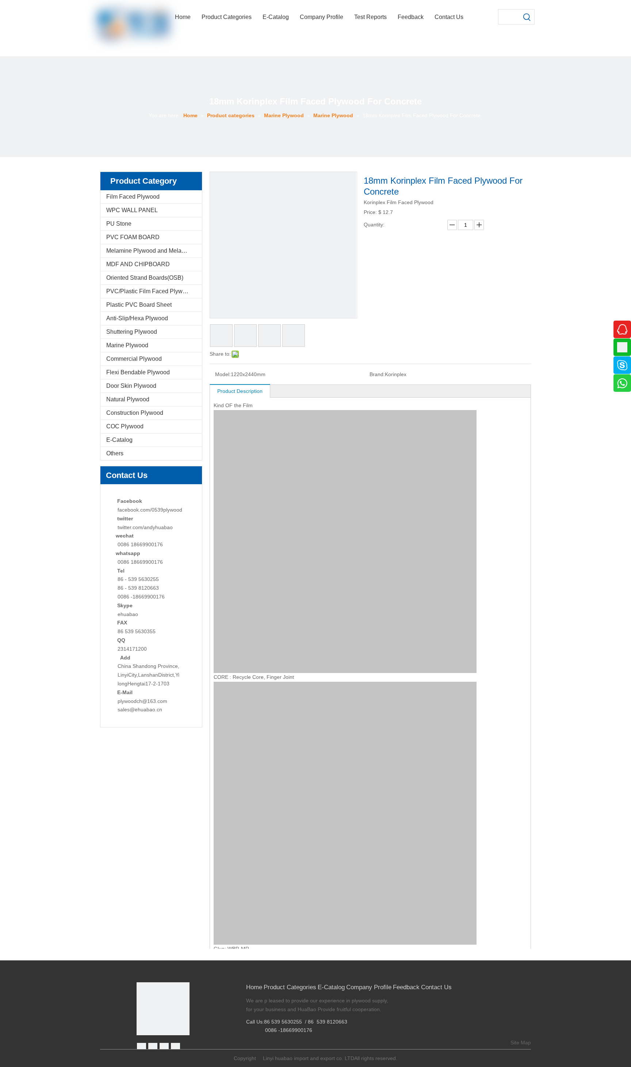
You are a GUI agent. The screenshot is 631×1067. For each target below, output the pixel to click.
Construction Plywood (134, 413)
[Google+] (152, 1047)
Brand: (377, 374)
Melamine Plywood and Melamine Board (154, 251)
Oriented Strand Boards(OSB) (144, 278)
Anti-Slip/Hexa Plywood (137, 318)
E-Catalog (119, 440)
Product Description (240, 391)
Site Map (520, 1042)
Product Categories (290, 987)
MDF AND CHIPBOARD (138, 264)
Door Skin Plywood (131, 386)
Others (114, 453)
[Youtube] (175, 1047)
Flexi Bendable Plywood (138, 372)
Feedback (406, 987)
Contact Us (436, 987)
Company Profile (368, 987)
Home (254, 987)
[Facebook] (141, 1047)
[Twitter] (164, 1047)
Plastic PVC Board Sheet (139, 305)
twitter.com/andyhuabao (145, 527)
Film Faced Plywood (133, 197)
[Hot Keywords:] (527, 16)
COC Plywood (125, 426)
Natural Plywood (127, 399)
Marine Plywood (127, 345)
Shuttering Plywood (131, 332)
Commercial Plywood (134, 359)
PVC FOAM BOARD (133, 237)
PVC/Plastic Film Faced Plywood (149, 291)
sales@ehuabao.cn (140, 709)
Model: (223, 374)
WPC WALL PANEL (132, 210)
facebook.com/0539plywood (150, 510)
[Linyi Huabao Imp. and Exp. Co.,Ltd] (163, 1008)
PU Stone (118, 224)
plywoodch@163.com (142, 701)
